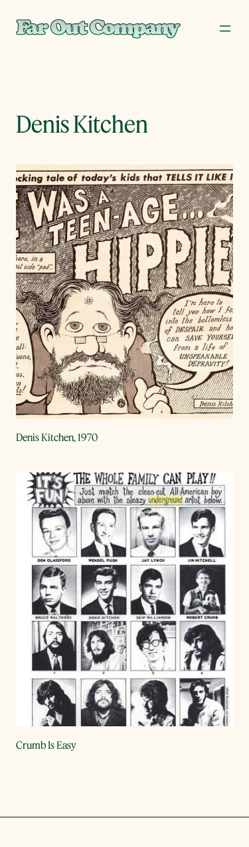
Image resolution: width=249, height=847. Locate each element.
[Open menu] (225, 28)
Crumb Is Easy (46, 745)
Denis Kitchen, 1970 (57, 437)
